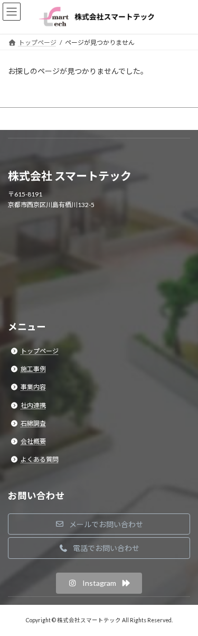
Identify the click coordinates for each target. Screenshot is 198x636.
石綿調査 (33, 423)
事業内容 (33, 387)
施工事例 (33, 369)
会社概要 (33, 441)
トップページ (40, 351)
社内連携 (33, 405)
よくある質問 (40, 459)
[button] (99, 524)
